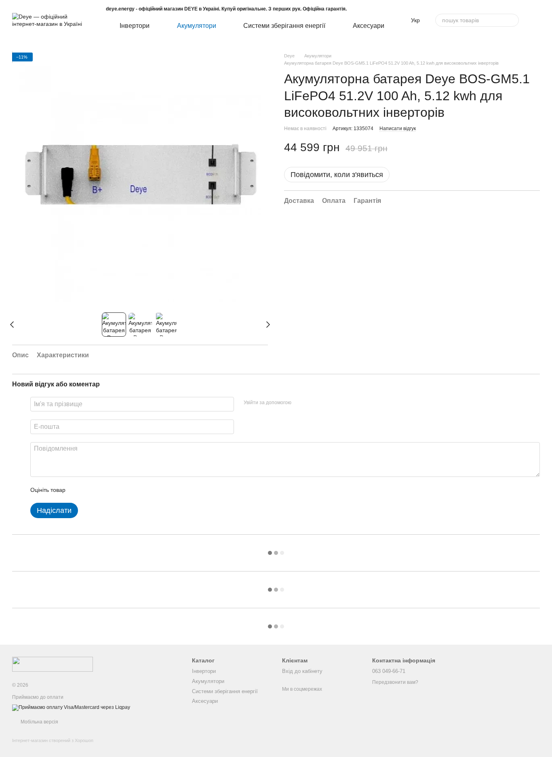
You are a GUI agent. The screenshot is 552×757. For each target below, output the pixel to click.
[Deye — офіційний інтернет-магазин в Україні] (52, 663)
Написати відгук (397, 128)
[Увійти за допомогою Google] (313, 403)
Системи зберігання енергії (284, 25)
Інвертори (135, 25)
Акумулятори (196, 25)
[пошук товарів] (512, 20)
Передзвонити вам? (395, 682)
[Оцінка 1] (78, 490)
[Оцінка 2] (91, 490)
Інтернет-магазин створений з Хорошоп (52, 740)
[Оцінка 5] (130, 490)
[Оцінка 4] (117, 490)
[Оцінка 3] (104, 490)
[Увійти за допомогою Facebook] (300, 403)
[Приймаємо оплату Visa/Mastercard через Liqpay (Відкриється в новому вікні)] (71, 707)
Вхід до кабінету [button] (302, 671)
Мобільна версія (38, 722)
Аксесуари (368, 25)
